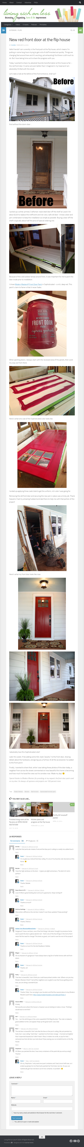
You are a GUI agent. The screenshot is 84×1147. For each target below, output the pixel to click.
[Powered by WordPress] (11, 1142)
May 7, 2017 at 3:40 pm (32, 1061)
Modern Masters (18, 791)
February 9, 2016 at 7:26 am (36, 890)
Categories (7, 25)
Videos (18, 25)
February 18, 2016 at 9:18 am (29, 1029)
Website (13, 1105)
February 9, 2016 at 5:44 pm (34, 919)
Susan (13, 45)
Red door (27, 791)
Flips (20, 30)
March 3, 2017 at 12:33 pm (31, 1048)
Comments (17, 841)
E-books (25, 25)
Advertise (28, 2)
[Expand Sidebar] (3, 30)
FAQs (36, 2)
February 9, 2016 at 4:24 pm (29, 975)
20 (74, 30)
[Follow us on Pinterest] (78, 1141)
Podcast (34, 25)
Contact (19, 2)
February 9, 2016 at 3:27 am (30, 847)
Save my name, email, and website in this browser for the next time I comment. (38, 1113)
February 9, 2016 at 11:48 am (46, 928)
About (11, 2)
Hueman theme (28, 1142)
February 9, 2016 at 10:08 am (36, 909)
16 (29, 804)
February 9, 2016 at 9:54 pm (33, 1002)
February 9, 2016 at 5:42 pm (34, 965)
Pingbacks (33, 841)
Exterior (12, 30)
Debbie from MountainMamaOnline (25, 928)
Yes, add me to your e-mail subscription (27, 1122)
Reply (17, 852)
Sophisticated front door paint (47, 791)
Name (13, 1098)
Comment (14, 1084)
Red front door (34, 791)
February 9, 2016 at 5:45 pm (34, 856)
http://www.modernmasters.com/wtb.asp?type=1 (49, 995)
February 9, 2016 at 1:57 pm (30, 953)
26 (73, 804)
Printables (43, 25)
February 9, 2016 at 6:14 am (30, 868)
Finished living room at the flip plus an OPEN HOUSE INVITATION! (19, 822)
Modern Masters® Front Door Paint (28, 284)
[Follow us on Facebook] (71, 1141)
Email (45, 1098)
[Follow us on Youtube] (74, 1141)
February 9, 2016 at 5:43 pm (34, 989)
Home (4, 2)
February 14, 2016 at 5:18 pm (28, 1016)
